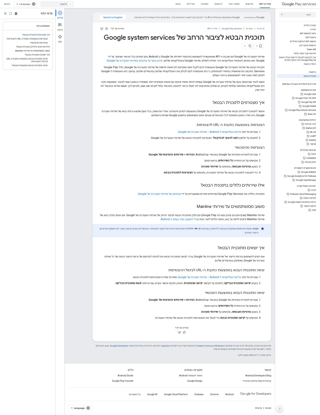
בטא (178, 3)
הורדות (191, 3)
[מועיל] (106, 28)
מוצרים (249, 28)
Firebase (199, 394)
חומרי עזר (234, 3)
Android (229, 394)
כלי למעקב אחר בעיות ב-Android (179, 219)
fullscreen (11, 13)
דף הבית (260, 28)
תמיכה (204, 3)
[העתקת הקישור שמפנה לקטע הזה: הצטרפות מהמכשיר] (231, 148)
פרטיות (258, 408)
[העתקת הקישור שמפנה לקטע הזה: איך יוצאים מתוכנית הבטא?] (214, 248)
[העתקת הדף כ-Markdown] (250, 46)
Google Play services (232, 28)
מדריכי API (265, 3)
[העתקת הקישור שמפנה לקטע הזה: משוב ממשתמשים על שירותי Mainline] (193, 207)
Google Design (194, 381)
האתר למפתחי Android (190, 375)
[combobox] (57, 4)
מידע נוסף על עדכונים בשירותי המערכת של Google (134, 60)
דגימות (218, 3)
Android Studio (125, 375)
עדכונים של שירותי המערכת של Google (159, 193)
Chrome (214, 394)
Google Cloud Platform (176, 394)
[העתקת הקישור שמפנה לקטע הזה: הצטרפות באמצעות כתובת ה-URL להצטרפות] (193, 125)
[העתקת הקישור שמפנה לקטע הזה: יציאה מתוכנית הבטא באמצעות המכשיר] (201, 293)
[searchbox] (297, 14)
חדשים (249, 3)
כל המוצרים (135, 394)
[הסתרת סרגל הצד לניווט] (279, 409)
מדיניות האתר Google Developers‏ (126, 346)
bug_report (16, 13)
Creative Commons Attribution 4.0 (212, 346)
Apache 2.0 (167, 346)
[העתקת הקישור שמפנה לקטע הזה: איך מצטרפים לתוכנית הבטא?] (209, 103)
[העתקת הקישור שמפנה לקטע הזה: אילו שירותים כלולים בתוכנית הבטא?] (197, 186)
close (5, 13)
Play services (305, 4)
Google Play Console (122, 381)
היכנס (7, 4)
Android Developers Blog (258, 375)
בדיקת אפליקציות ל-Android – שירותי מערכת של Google (209, 131)
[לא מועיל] (101, 28)
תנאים (268, 408)
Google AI (152, 394)
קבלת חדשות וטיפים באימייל (257, 381)
